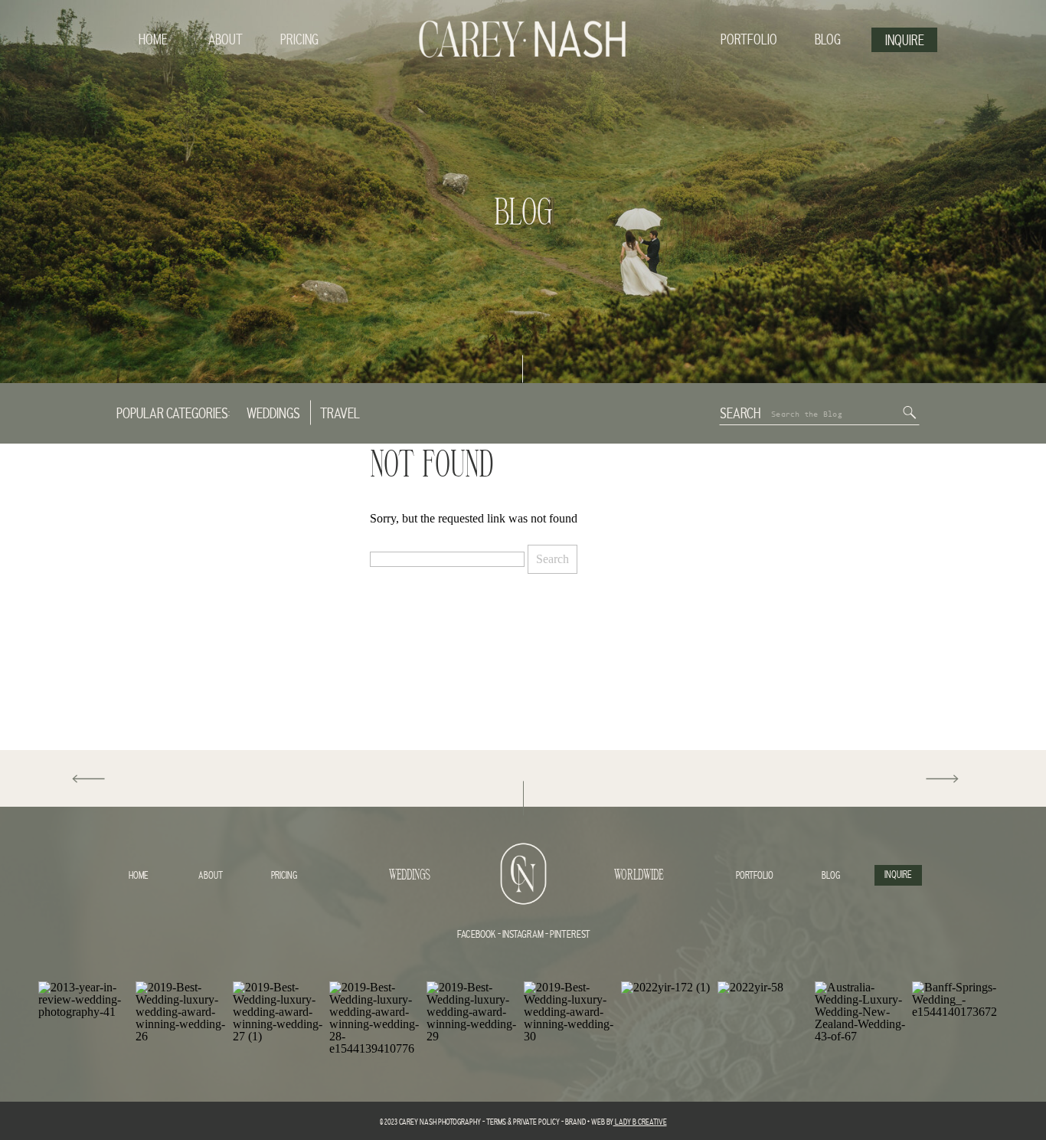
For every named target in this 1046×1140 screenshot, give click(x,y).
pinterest (570, 935)
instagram (522, 935)
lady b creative (640, 1122)
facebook (476, 935)
